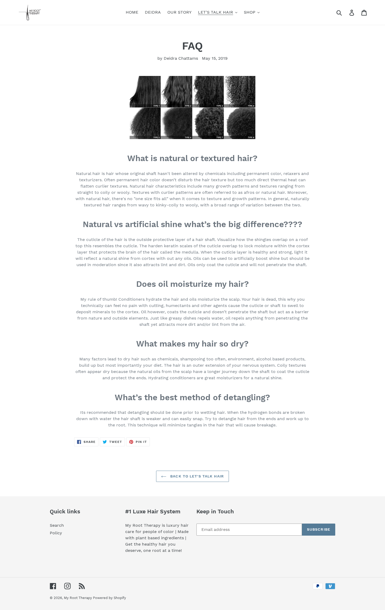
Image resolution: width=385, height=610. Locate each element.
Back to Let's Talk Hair (196, 476)
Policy (56, 532)
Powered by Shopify (109, 598)
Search (57, 525)
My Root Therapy (78, 598)
